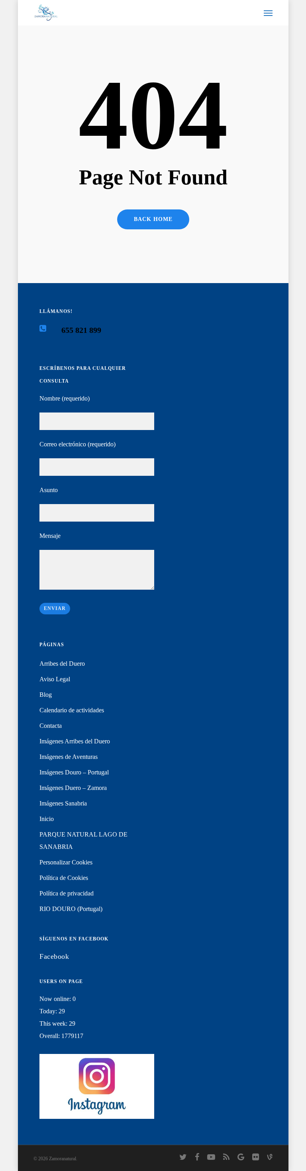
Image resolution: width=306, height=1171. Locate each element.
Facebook (54, 956)
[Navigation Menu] (268, 13)
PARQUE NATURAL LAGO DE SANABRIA (83, 840)
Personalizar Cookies (65, 862)
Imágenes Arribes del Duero (74, 741)
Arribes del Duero (62, 663)
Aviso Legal (54, 679)
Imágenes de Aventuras (68, 756)
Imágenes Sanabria (63, 803)
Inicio (46, 818)
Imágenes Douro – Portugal (74, 772)
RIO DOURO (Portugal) (70, 908)
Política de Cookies (63, 877)
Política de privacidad (66, 893)
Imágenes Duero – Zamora (73, 787)
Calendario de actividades (71, 710)
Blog (45, 694)
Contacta (50, 725)
